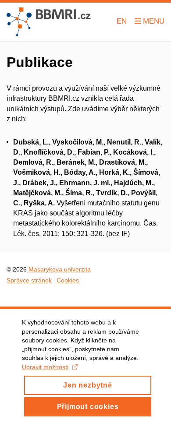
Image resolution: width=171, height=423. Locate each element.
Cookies (68, 280)
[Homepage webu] (49, 21)
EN (122, 21)
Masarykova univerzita (59, 269)
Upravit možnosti (45, 366)
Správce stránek (29, 280)
